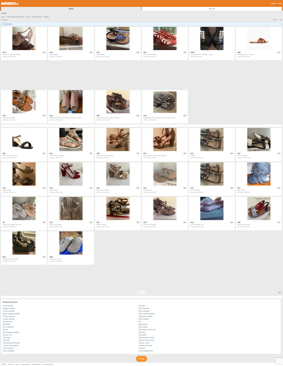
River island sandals (147, 314)
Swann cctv (7, 335)
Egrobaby (6, 324)
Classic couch (144, 343)
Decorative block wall (147, 330)
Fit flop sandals (9, 316)
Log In (280, 3)
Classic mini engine (10, 345)
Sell (142, 359)
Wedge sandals (9, 308)
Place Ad (212, 9)
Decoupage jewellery (11, 332)
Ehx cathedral (8, 327)
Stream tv (142, 332)
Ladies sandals (9, 319)
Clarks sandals (8, 311)
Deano (5, 330)
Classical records (145, 345)
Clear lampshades (146, 351)
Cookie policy (36, 364)
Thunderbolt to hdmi (146, 337)
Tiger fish (6, 340)
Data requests (26, 364)
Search (71, 9)
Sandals (142, 306)
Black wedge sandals (11, 314)
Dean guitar (143, 327)
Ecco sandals (144, 308)
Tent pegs (6, 337)
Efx (140, 322)
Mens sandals (144, 311)
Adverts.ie (9, 3)
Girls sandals (144, 319)
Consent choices (48, 364)
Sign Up (273, 3)
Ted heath (142, 335)
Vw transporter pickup (11, 343)
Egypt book (143, 324)
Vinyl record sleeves (146, 340)
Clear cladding (8, 351)
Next (279, 292)
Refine (275, 20)
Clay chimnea (8, 348)
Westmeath (12, 56)
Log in (17, 364)
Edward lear (7, 322)
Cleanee (142, 348)
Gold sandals (8, 306)
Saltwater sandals (146, 316)
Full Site (3, 364)
